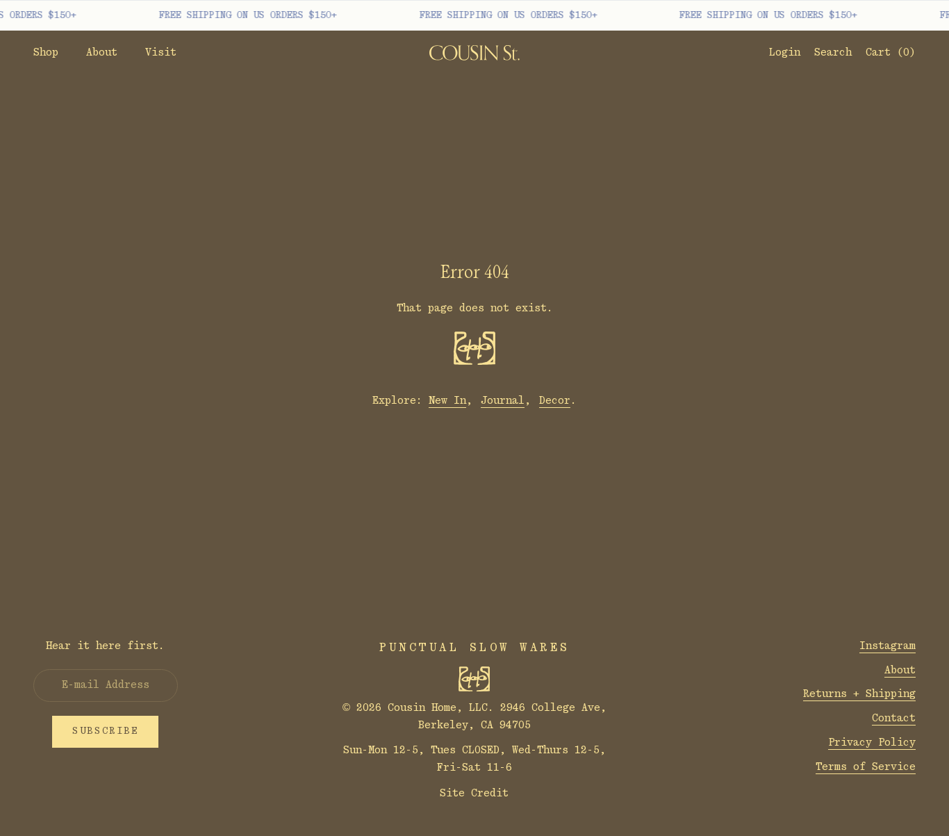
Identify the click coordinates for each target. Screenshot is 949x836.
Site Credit (474, 793)
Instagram (887, 646)
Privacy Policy (872, 742)
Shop (45, 52)
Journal (503, 400)
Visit (160, 52)
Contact (894, 718)
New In (447, 400)
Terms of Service (866, 767)
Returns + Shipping (859, 694)
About (101, 52)
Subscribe (105, 731)
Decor (554, 400)
